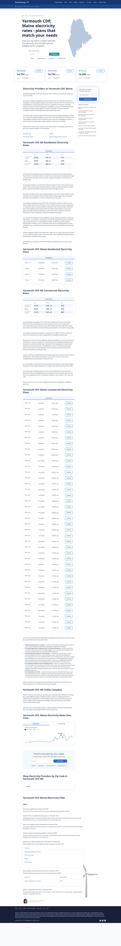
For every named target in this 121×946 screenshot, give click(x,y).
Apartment (51, 58)
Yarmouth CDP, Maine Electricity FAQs (87, 135)
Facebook (102, 920)
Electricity (81, 2)
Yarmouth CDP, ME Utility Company (86, 125)
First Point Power (28, 137)
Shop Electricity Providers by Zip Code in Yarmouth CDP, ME (87, 132)
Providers (88, 2)
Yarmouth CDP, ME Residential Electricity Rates (85, 111)
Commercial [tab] (48, 299)
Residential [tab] (49, 151)
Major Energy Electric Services (58, 137)
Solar (65, 2)
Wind (70, 2)
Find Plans (54, 54)
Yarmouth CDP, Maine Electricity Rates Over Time (87, 129)
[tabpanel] (48, 160)
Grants (75, 2)
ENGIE (51, 134)
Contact (24, 908)
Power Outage (58, 2)
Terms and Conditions (31, 908)
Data (44, 908)
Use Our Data (102, 2)
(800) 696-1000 (27, 708)
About (20, 908)
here (56, 709)
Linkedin (105, 920)
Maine (26, 15)
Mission (16, 908)
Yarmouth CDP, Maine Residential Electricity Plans (86, 115)
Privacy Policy (39, 908)
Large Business (62, 58)
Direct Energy (27, 134)
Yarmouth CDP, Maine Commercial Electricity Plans (86, 122)
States (95, 2)
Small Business (41, 58)
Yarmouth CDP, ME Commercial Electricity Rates (85, 119)
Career (47, 908)
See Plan (39, 71)
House (32, 58)
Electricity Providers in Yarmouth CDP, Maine (87, 108)
